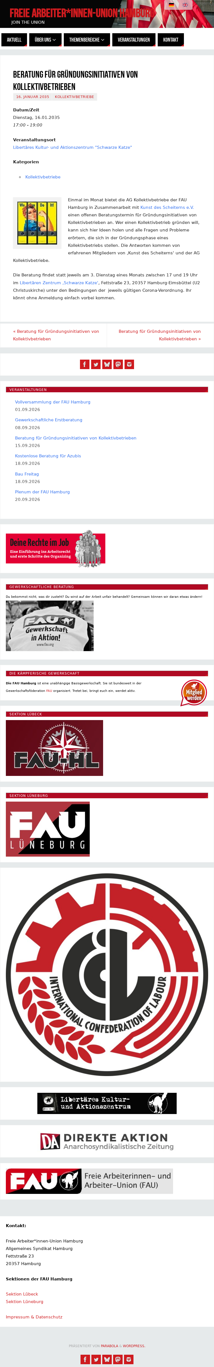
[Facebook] (84, 364)
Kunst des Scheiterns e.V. (167, 207)
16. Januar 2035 (32, 97)
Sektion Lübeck (22, 1294)
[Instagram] (129, 364)
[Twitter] (96, 364)
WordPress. (134, 1346)
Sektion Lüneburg (24, 1301)
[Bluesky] (107, 364)
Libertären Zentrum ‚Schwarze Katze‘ (59, 282)
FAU (49, 691)
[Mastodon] (118, 364)
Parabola (109, 1346)
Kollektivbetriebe (74, 97)
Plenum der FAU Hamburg (42, 491)
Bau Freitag (27, 474)
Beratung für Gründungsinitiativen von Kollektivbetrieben (56, 335)
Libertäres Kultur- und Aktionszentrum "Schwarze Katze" (72, 147)
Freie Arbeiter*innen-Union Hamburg (82, 12)
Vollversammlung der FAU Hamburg (53, 402)
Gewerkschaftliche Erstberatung (48, 419)
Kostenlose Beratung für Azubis (48, 455)
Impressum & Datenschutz (34, 1317)
